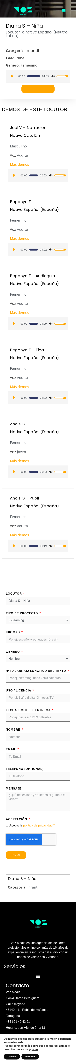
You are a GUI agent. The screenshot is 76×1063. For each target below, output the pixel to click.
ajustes (33, 1049)
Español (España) (41, 209)
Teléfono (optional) (24, 768)
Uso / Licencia (19, 690)
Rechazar (30, 1056)
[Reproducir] (12, 76)
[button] (63, 10)
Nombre (13, 729)
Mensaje (13, 788)
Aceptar (12, 1056)
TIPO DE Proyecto (22, 613)
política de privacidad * (39, 825)
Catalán (32, 135)
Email (11, 749)
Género (13, 651)
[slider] (33, 76)
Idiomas (13, 632)
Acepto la (32, 825)
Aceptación (17, 819)
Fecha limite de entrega (28, 710)
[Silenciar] (53, 76)
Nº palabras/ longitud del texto (36, 670)
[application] (38, 76)
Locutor (14, 593)
